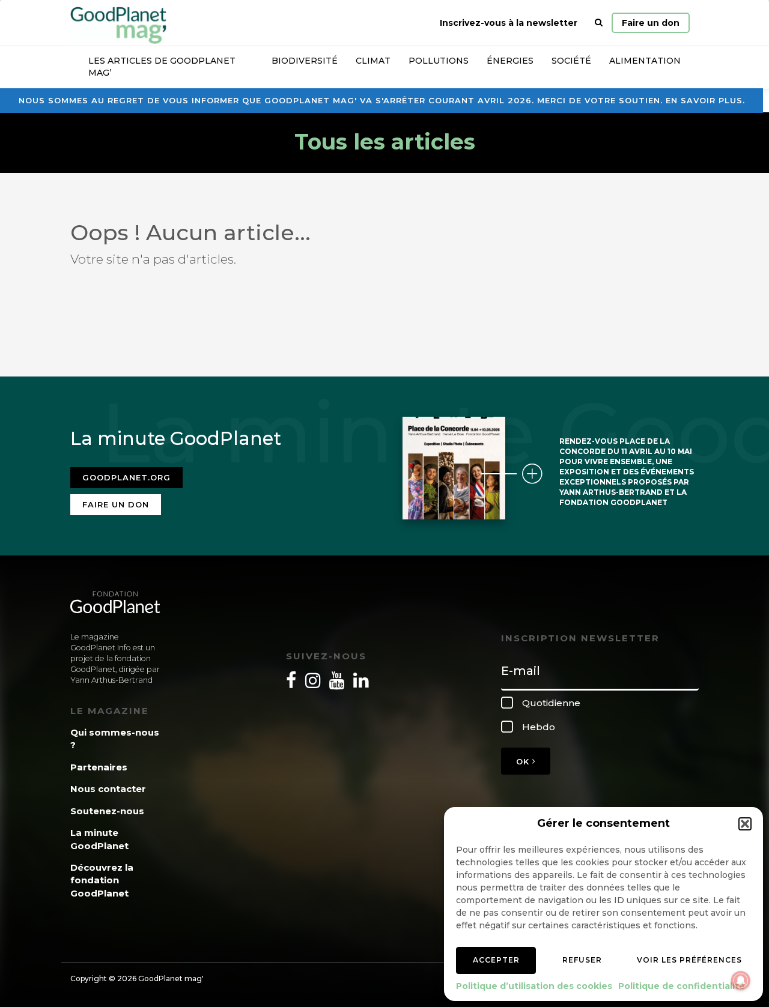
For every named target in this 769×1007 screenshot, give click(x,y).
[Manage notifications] (740, 980)
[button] (745, 824)
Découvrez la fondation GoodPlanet (101, 880)
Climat (373, 60)
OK (524, 761)
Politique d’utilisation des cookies (534, 986)
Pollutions (439, 60)
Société (571, 60)
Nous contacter (108, 788)
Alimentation (645, 60)
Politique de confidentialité (681, 986)
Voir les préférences (689, 959)
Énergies (510, 60)
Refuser (582, 959)
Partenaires (98, 767)
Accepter (496, 959)
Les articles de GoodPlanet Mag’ (162, 66)
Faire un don (650, 22)
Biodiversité (305, 60)
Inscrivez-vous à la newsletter (508, 22)
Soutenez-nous (107, 811)
